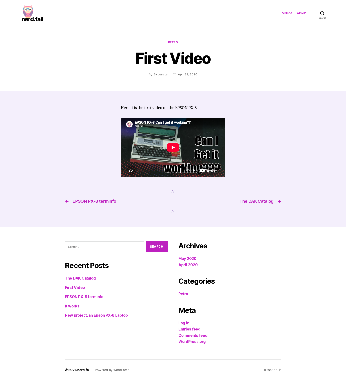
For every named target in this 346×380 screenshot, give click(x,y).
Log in (183, 323)
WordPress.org (192, 341)
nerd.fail (83, 370)
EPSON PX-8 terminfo (84, 296)
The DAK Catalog (80, 278)
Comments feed (193, 335)
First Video (75, 287)
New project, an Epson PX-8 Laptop (96, 315)
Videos (287, 13)
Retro (173, 42)
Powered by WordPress (112, 370)
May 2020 (187, 258)
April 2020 (188, 265)
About (301, 13)
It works (72, 306)
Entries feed (189, 329)
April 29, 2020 (187, 74)
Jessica (163, 74)
